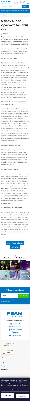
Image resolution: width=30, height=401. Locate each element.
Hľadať (25, 6)
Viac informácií (23, 386)
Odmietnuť (7, 396)
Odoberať (23, 295)
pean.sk (16, 332)
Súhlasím (22, 396)
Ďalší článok (15, 247)
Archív (3, 366)
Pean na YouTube (16, 335)
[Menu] (28, 2)
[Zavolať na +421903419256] (18, 2)
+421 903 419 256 (16, 326)
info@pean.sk (16, 324)
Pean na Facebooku (16, 329)
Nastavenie (15, 390)
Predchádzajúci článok (15, 243)
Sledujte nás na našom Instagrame (15, 258)
